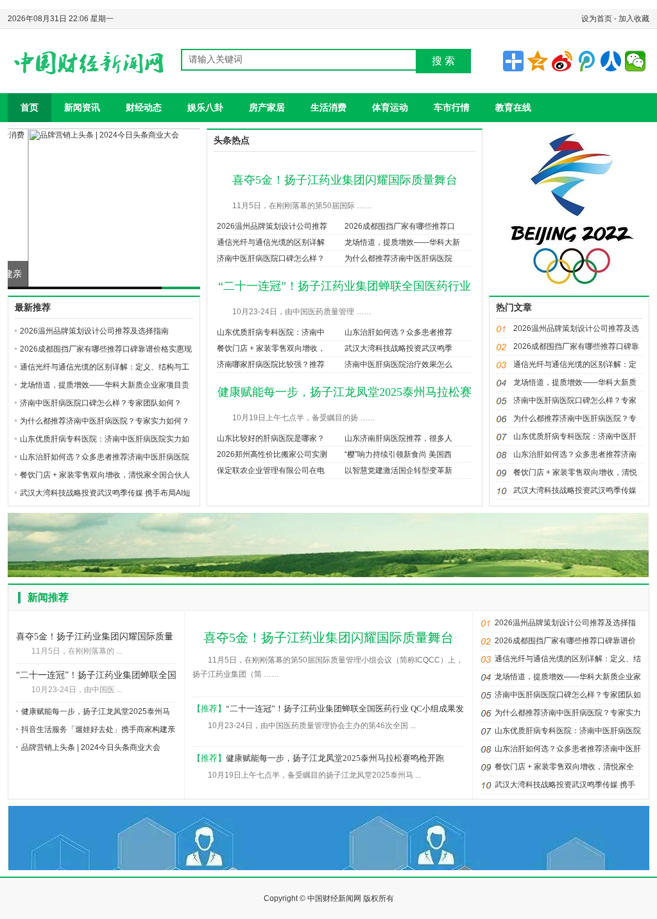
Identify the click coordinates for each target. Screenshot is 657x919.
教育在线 (513, 107)
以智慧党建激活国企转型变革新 (398, 470)
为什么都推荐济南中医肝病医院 (398, 258)
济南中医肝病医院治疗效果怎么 (398, 364)
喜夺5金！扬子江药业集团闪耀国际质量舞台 (344, 180)
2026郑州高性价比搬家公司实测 (272, 454)
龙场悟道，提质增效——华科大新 (402, 242)
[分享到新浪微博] (562, 61)
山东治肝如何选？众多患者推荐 (398, 332)
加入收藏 (634, 18)
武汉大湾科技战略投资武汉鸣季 (398, 348)
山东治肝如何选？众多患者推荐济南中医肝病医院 (104, 456)
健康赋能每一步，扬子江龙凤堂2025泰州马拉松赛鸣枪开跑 (335, 758)
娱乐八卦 (205, 107)
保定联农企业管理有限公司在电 (271, 470)
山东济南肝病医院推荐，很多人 (398, 438)
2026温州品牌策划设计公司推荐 (272, 226)
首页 (29, 107)
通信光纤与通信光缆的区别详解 (271, 242)
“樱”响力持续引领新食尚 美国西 (398, 454)
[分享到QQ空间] (537, 61)
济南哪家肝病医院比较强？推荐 (271, 364)
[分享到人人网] (611, 61)
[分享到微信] (635, 61)
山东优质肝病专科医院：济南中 (271, 332)
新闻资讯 (82, 107)
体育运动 (390, 107)
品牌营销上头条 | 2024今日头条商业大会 (95, 276)
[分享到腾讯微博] (586, 61)
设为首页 (596, 18)
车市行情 (452, 107)
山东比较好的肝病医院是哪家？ (271, 438)
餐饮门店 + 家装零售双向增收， (271, 348)
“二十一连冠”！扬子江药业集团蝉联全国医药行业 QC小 (96, 676)
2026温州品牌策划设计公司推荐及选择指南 (94, 330)
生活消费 (328, 107)
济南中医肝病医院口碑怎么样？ (271, 258)
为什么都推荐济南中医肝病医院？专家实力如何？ (104, 420)
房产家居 (267, 107)
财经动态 (144, 107)
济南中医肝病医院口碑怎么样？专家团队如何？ (101, 402)
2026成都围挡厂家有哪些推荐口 (400, 226)
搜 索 (443, 60)
